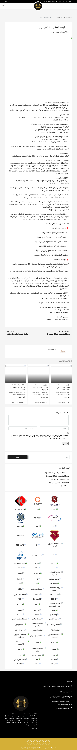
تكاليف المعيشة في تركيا (60, 479)
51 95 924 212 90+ (63, 705)
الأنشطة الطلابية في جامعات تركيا (56, 473)
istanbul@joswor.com (63, 708)
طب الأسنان (65, 486)
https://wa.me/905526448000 (52, 307)
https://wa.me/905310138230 (52, 298)
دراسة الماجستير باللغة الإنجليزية (57, 476)
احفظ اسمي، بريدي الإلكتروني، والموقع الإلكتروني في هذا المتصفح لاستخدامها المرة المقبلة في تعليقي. (39, 437)
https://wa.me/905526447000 (52, 303)
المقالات (58, 17)
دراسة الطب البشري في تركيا (58, 483)
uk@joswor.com (65, 692)
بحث (17, 457)
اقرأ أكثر (34, 729)
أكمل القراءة (67, 397)
